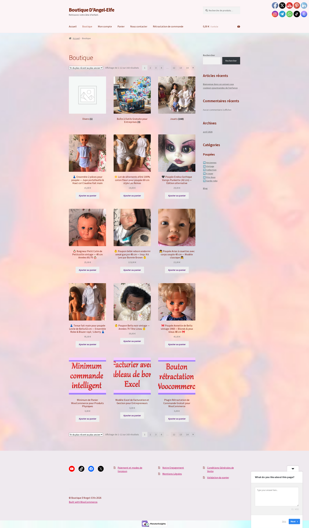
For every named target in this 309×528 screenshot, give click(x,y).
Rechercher (209, 55)
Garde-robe (211, 180)
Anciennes (211, 162)
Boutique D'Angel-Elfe (91, 10)
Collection (211, 169)
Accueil (73, 26)
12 (174, 67)
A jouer (209, 173)
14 (187, 67)
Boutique (87, 26)
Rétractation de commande (168, 26)
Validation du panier (218, 477)
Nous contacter (138, 26)
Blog (205, 188)
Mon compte (105, 26)
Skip (284, 521)
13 (181, 67)
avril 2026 (207, 131)
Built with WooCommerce (83, 502)
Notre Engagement (173, 467)
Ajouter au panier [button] (87, 195)
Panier (121, 26)
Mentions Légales (172, 473)
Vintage (210, 166)
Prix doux (210, 177)
